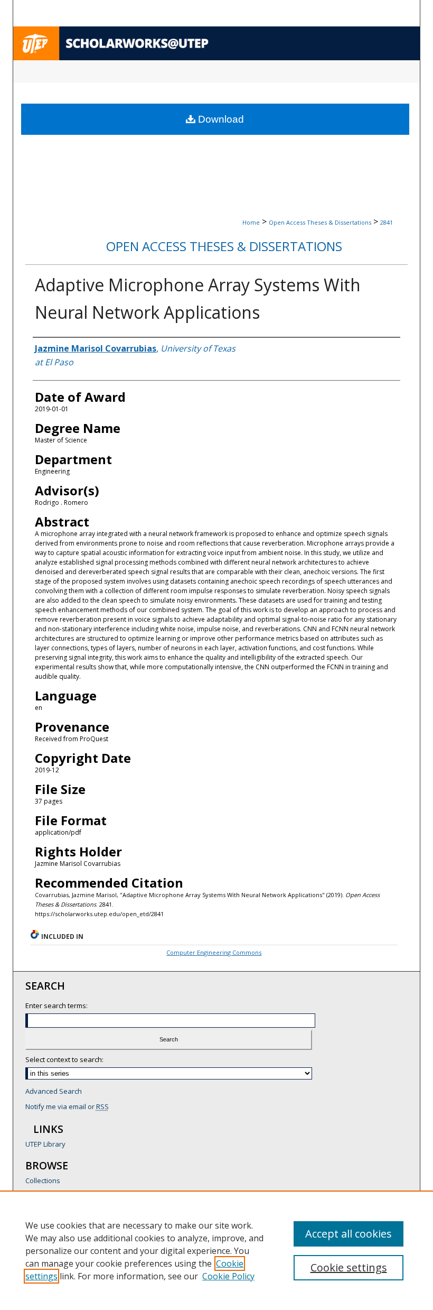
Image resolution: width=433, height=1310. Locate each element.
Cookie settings (348, 1267)
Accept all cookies (348, 1233)
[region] (216, 1250)
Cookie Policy (228, 1276)
